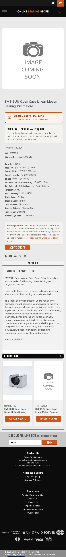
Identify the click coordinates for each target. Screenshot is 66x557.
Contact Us (33, 502)
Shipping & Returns (33, 480)
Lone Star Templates (45, 554)
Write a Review (14, 147)
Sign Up (37, 476)
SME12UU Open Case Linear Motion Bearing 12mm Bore (46, 412)
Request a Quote (17, 418)
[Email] (10, 256)
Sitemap (35, 552)
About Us (33, 499)
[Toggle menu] (4, 11)
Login (28, 476)
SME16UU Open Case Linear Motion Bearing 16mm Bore (15, 412)
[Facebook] (6, 256)
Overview (33, 263)
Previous (57, 356)
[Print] (15, 256)
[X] (20, 256)
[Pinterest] (25, 256)
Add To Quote (17, 247)
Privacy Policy (33, 513)
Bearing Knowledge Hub (33, 495)
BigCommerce (19, 554)
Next (61, 356)
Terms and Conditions (33, 509)
